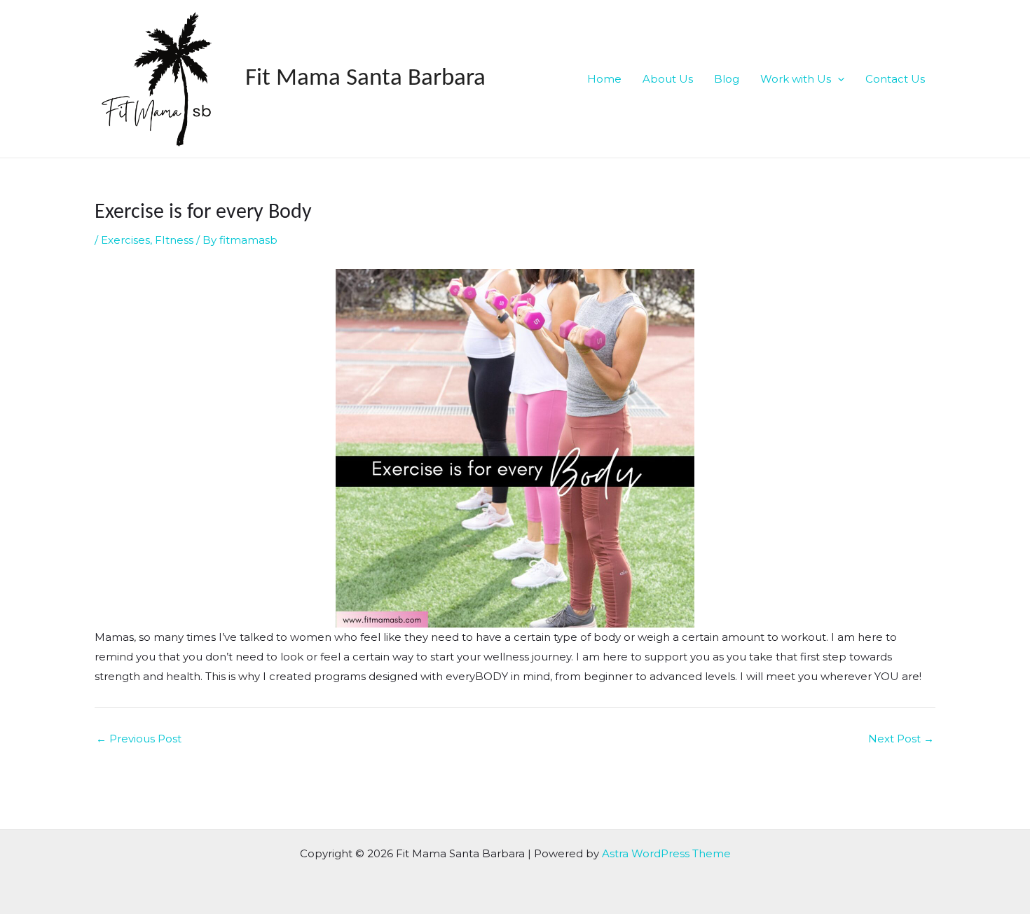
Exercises (125, 240)
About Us (668, 78)
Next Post (901, 738)
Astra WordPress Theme (666, 853)
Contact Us (895, 78)
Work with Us (795, 78)
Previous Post (138, 738)
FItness (174, 240)
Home (604, 78)
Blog (726, 78)
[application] (837, 79)
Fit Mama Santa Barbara (365, 79)
